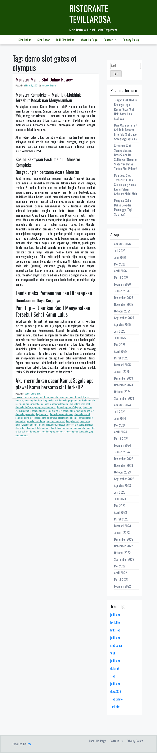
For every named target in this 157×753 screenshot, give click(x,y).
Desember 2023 (123, 458)
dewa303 (115, 691)
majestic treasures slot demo (70, 424)
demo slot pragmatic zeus (61, 414)
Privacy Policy (131, 40)
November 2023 (123, 465)
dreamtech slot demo (68, 417)
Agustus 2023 (122, 485)
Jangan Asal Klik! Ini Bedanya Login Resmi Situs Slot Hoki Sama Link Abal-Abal (125, 109)
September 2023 (124, 479)
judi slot (115, 614)
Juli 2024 (119, 411)
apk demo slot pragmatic (66, 400)
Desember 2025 (123, 297)
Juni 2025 (120, 338)
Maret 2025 (121, 358)
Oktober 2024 (122, 391)
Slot (112, 653)
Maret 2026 (121, 277)
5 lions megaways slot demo (36, 397)
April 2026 (120, 271)
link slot (115, 630)
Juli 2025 (119, 331)
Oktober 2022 (122, 552)
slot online (116, 699)
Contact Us (110, 40)
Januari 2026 (122, 291)
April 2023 (120, 512)
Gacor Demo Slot (32, 393)
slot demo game (33, 431)
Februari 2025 (122, 365)
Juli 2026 (119, 250)
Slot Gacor (43, 40)
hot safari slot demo (36, 421)
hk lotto (115, 622)
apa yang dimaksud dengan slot (39, 400)
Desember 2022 (123, 539)
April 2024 (120, 432)
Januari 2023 (122, 532)
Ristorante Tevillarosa (90, 13)
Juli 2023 (119, 492)
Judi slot (115, 706)
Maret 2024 (121, 438)
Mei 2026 (119, 264)
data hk (114, 668)
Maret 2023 (121, 519)
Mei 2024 (120, 425)
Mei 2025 (119, 344)
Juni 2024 (120, 418)
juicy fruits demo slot (55, 421)
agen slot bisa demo (59, 397)
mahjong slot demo (47, 424)
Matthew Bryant (49, 85)
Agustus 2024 (122, 405)
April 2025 (120, 351)
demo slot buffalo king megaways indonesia (36, 407)
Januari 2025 (122, 371)
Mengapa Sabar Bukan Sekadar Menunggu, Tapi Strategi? (123, 207)
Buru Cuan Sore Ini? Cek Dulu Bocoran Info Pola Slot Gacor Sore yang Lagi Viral (126, 132)
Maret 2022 (121, 579)
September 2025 (124, 318)
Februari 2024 (122, 445)
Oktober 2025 (122, 311)
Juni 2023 (120, 499)
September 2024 (124, 398)
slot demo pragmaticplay (53, 431)
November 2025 (123, 304)
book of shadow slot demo (56, 403)
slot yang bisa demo (75, 431)
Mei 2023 (119, 505)
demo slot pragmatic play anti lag (78, 410)
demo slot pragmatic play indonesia (32, 414)
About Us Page (88, 40)
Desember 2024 (123, 378)
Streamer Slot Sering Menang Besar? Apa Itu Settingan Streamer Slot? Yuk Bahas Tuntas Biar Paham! (126, 157)
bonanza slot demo (34, 403)
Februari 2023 (122, 526)
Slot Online (24, 40)
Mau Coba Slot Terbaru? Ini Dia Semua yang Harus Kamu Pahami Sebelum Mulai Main (125, 184)
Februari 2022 (122, 586)
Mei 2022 (119, 566)
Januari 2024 (122, 452)
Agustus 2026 (122, 244)
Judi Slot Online (65, 40)
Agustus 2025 (122, 324)
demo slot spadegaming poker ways (40, 417)
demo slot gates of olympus (69, 407)
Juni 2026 (120, 257)
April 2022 (120, 573)
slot (112, 676)
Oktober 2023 (122, 472)
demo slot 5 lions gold (80, 403)
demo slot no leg (54, 410)
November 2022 (123, 546)
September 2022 (124, 559)
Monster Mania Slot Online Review (44, 79)
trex (28, 744)
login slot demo (30, 424)
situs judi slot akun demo (37, 428)
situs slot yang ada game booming (65, 428)
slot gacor (116, 645)
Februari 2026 (122, 284)
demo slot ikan (38, 410)
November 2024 (123, 385)
